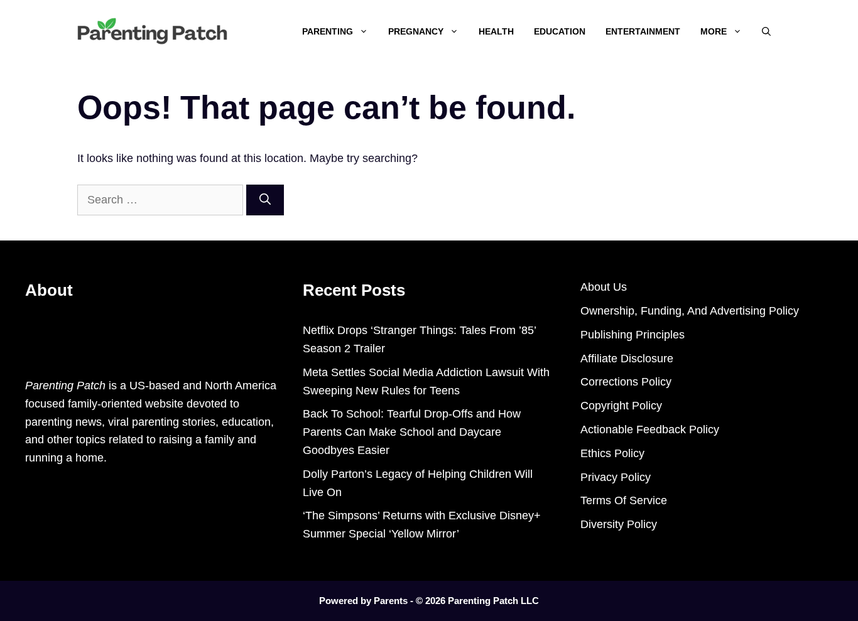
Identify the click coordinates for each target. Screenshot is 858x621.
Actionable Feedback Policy (649, 429)
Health (496, 31)
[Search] (265, 200)
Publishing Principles (632, 334)
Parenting (327, 31)
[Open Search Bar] (766, 31)
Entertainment (642, 31)
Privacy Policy (615, 477)
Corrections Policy (625, 381)
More (713, 31)
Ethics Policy (612, 453)
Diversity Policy (618, 524)
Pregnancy (415, 31)
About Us (603, 287)
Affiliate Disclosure (626, 358)
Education (559, 31)
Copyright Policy (621, 405)
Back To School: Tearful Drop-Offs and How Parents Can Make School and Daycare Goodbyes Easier (412, 432)
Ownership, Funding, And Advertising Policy (689, 311)
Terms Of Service (623, 500)
